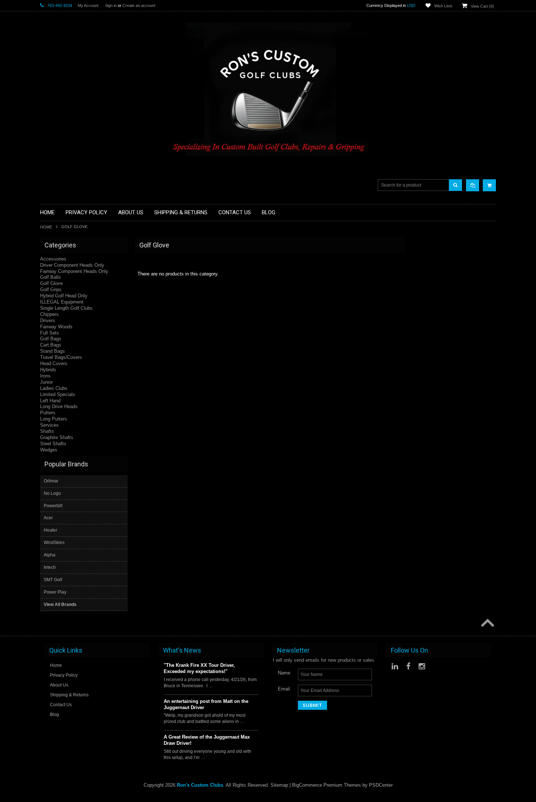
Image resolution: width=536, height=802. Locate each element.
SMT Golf (53, 579)
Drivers (47, 320)
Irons (45, 376)
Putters (47, 412)
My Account (88, 5)
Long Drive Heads (59, 406)
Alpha (49, 555)
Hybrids (48, 369)
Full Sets (49, 333)
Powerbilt (53, 505)
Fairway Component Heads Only (74, 271)
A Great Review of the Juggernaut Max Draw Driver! (207, 740)
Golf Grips (51, 289)
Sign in (111, 5)
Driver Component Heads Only (72, 265)
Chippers (49, 314)
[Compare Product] (472, 185)
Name (284, 673)
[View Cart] (489, 185)
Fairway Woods (56, 326)
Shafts (47, 431)
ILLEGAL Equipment (61, 302)
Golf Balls (50, 277)
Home (46, 227)
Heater (50, 530)
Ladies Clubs (53, 388)
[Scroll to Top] (486, 623)
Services (49, 425)
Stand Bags (52, 351)
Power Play (55, 592)
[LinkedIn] (395, 666)
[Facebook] (408, 666)
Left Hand (50, 400)
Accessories (53, 259)
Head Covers (53, 363)
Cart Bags (50, 345)
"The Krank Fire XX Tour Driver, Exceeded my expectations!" (199, 668)
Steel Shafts (53, 443)
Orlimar (51, 481)
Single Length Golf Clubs (66, 308)
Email (284, 689)
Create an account (139, 5)
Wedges (48, 450)
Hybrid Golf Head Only (64, 295)
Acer (48, 517)
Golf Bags (50, 338)
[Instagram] (422, 666)
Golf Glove (51, 283)
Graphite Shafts (56, 437)
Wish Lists (443, 6)
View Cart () (482, 6)
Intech (50, 567)
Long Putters (53, 419)
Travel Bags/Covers (61, 357)
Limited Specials (57, 394)
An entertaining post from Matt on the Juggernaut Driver (206, 704)
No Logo (52, 493)
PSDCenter (381, 785)
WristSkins (54, 542)
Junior (46, 382)
